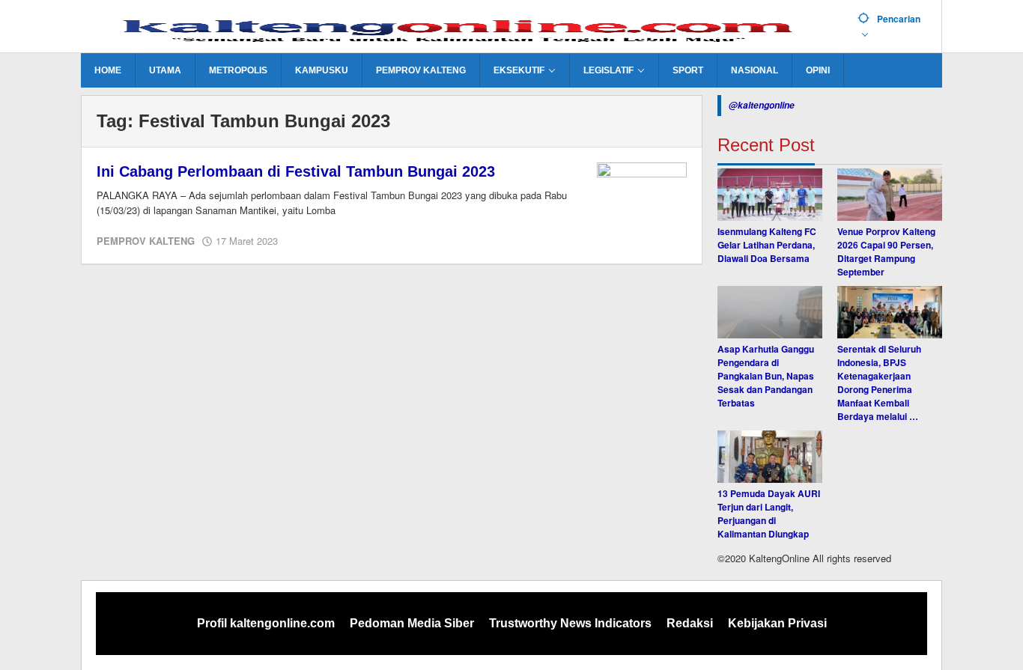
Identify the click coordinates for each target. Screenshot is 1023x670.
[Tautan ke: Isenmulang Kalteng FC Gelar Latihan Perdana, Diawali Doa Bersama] (769, 194)
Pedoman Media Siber (412, 623)
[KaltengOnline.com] (463, 27)
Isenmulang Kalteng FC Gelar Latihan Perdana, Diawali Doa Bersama (766, 245)
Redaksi (690, 623)
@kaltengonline (762, 105)
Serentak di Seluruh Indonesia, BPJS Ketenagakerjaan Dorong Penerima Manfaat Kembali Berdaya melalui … (879, 382)
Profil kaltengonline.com (266, 623)
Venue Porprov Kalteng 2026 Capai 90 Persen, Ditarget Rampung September (886, 251)
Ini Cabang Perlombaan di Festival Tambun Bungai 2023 (296, 171)
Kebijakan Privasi (777, 623)
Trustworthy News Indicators (570, 623)
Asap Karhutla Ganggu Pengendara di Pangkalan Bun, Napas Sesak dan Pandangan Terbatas (765, 375)
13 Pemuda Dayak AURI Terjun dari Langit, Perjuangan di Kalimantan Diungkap (768, 513)
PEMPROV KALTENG (146, 241)
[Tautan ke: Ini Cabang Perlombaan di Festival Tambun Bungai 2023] (642, 194)
